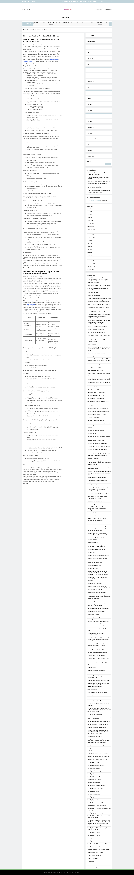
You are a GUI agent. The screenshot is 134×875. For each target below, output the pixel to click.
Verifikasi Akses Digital (93, 867)
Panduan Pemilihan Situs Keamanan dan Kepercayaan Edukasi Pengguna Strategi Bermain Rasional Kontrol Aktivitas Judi (99, 588)
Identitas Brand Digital (93, 387)
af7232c (26, 44)
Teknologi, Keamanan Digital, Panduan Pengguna (99, 849)
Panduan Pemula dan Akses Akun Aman (97, 592)
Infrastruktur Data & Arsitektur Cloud (96, 392)
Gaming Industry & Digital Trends (95, 370)
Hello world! (104, 200)
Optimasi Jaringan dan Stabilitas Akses (97, 504)
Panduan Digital (91, 552)
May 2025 (90, 249)
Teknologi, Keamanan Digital (94, 846)
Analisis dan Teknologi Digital (94, 295)
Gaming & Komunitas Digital (94, 367)
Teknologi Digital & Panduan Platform (96, 802)
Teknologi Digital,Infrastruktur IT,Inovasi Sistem (99, 813)
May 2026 (90, 214)
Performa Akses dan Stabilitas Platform (97, 649)
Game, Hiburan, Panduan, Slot (94, 365)
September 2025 (91, 237)
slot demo (90, 121)
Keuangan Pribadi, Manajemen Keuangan (97, 477)
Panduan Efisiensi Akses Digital (95, 562)
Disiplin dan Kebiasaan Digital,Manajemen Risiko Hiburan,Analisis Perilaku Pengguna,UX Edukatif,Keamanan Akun (99, 316)
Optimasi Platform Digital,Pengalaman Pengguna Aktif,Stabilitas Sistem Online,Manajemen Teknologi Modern (99, 508)
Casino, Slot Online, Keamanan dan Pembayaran (99, 304)
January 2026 (91, 226)
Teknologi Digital (91, 797)
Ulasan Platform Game (93, 858)
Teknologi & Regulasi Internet (94, 779)
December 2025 (91, 229)
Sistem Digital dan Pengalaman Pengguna (97, 692)
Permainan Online (92, 667)
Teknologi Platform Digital (94, 832)
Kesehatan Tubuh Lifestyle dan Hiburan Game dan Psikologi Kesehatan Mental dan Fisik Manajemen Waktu (99, 473)
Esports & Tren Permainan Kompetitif (96, 332)
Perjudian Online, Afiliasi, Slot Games (96, 655)
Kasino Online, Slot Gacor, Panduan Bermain (98, 408)
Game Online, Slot (92, 356)
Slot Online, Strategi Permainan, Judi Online (98, 724)
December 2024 (91, 263)
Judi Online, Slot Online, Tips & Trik (96, 395)
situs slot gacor (31, 304)
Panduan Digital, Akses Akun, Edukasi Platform (98, 555)
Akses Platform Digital (93, 292)
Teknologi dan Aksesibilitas (94, 794)
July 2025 (90, 243)
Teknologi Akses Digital (93, 791)
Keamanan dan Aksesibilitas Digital (96, 430)
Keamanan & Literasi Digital (94, 417)
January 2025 (91, 261)
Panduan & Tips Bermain (93, 513)
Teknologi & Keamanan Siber (94, 776)
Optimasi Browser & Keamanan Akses (96, 501)
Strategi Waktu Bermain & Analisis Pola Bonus (98, 753)
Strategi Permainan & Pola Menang (96, 745)
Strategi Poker (91, 750)
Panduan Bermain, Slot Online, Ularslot (96, 549)
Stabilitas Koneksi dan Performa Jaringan (97, 727)
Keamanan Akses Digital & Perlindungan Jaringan (99, 423)
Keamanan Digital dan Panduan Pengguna (97, 443)
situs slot (90, 98)
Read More (25, 267)
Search (89, 161)
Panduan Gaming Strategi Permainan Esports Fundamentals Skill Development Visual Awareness (98, 579)
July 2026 (90, 209)
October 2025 (91, 235)
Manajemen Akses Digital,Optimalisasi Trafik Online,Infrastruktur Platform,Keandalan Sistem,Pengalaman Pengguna (98, 489)
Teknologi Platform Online (94, 838)
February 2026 (91, 223)
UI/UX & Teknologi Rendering (94, 855)
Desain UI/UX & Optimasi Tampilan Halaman (98, 311)
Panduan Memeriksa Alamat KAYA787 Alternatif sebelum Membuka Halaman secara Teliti (40, 22)
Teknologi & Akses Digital (94, 762)
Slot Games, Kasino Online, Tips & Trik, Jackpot (99, 701)
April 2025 (90, 252)
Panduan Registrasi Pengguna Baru (96, 617)
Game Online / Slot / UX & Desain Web (96, 353)
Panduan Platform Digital (93, 614)
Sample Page (65, 17)
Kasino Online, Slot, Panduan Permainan (97, 414)
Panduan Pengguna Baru (93, 601)
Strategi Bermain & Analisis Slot (95, 736)
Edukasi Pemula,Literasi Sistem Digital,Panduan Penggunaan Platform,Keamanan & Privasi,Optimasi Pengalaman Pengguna (99, 322)
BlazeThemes (76, 872)
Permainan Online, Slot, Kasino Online (96, 670)
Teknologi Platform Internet (94, 835)
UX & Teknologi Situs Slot (93, 864)
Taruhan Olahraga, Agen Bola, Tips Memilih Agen (99, 756)
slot (88, 64)
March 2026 (90, 220)
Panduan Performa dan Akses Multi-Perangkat (98, 608)
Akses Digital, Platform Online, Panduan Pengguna (99, 285)
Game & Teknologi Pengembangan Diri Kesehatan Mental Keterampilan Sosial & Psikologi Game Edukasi (99, 349)
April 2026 (90, 217)
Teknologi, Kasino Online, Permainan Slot (97, 843)
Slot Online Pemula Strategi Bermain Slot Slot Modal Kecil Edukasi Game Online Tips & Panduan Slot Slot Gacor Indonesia (99, 710)
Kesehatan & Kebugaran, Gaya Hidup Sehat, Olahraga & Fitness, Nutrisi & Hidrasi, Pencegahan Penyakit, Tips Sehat (99, 462)
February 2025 (91, 258)
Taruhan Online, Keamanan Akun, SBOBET (97, 759)
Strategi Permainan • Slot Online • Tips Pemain (98, 748)
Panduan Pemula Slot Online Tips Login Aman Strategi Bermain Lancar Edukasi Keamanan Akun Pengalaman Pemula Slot (99, 596)
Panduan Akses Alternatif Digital (95, 523)
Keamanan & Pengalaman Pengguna (96, 420)
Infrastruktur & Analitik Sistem (95, 389)
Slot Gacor (90, 70)
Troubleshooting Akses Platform (95, 852)
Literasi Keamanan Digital (93, 485)
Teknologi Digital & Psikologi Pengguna (97, 805)
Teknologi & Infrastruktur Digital (95, 771)
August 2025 (90, 240)
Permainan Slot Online (93, 673)
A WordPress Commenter (94, 200)
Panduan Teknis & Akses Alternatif (96, 626)
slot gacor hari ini (92, 139)
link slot (89, 75)
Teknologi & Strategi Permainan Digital (96, 785)
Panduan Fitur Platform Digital (94, 565)
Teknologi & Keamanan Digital (94, 774)
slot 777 (89, 93)
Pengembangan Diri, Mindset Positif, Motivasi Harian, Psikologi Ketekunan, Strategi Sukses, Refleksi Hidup (98, 639)
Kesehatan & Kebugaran (93, 458)
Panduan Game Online (93, 568)
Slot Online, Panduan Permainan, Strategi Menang (99, 721)
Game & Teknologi (92, 344)
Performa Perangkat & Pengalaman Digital (97, 652)
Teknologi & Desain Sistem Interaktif (96, 765)
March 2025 (90, 255)
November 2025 (91, 232)
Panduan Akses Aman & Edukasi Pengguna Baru (99, 526)
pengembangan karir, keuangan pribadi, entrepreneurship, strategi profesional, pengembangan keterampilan (96, 645)
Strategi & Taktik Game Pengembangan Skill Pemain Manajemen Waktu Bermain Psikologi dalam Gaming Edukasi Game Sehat (98, 732)
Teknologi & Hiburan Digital (94, 768)
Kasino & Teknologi (92, 405)
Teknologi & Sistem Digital (94, 782)
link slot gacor (91, 58)
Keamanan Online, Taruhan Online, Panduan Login (99, 446)
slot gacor (90, 104)
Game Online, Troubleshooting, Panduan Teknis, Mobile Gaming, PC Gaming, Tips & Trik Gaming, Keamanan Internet (99, 360)
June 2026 (90, 211)
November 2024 (91, 266)
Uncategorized (91, 861)
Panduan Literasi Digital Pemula (95, 583)
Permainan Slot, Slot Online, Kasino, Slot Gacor (98, 680)
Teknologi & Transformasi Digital (95, 788)
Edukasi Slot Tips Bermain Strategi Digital (97, 326)
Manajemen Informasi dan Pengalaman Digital (98, 493)
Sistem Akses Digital (92, 689)
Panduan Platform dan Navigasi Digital (96, 611)
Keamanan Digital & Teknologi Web (96, 440)
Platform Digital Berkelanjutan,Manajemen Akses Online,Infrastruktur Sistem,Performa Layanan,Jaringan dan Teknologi (99, 685)
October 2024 (91, 269)
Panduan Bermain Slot (93, 542)
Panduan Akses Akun (92, 515)
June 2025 (90, 246)
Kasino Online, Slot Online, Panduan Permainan (98, 411)
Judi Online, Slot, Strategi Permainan (96, 398)
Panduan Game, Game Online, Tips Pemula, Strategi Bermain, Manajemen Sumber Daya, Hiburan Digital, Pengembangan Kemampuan (98, 573)
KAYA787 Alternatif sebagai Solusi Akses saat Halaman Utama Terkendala (85, 1)
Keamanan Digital (92, 433)
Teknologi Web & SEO (93, 841)
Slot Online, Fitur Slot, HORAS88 (95, 714)
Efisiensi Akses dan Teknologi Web (96, 329)
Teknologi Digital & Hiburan (94, 800)
